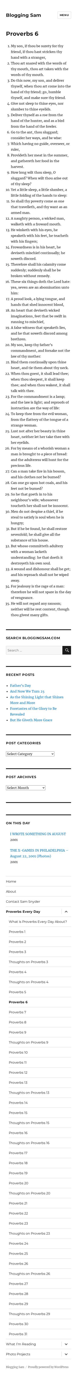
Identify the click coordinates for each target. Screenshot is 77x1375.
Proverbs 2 (17, 942)
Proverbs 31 (18, 1334)
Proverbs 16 (18, 1133)
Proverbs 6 (18, 1002)
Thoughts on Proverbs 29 (29, 1314)
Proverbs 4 (17, 972)
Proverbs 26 (18, 1264)
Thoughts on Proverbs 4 (28, 982)
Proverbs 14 (18, 1103)
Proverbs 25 (18, 1254)
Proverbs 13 (18, 1083)
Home (11, 881)
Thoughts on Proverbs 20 (29, 1193)
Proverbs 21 (18, 1203)
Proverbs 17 (18, 1153)
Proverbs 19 (18, 1173)
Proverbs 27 (18, 1284)
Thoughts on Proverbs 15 (29, 1123)
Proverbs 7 (17, 1012)
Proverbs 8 (17, 1022)
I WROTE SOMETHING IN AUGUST (38, 834)
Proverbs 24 (18, 1243)
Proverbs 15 (18, 1113)
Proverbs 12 (18, 1073)
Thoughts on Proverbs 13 (29, 1093)
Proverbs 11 (18, 1062)
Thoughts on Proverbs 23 (29, 1233)
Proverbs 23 (18, 1223)
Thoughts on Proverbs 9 (28, 1042)
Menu (64, 15)
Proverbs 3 (17, 952)
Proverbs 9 (17, 1032)
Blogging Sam (23, 15)
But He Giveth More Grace (31, 720)
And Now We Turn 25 (27, 691)
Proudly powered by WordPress (48, 1367)
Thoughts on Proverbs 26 (29, 1274)
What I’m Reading (21, 1344)
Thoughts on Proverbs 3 (28, 962)
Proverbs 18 (18, 1163)
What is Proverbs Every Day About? (38, 922)
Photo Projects (18, 1354)
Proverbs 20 (18, 1183)
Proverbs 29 (18, 1304)
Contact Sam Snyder (23, 902)
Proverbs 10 (18, 1052)
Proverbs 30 (18, 1324)
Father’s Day (20, 685)
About (11, 891)
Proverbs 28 (18, 1294)
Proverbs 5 (17, 992)
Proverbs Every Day (23, 912)
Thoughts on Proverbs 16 (29, 1143)
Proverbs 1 (17, 932)
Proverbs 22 (18, 1213)
